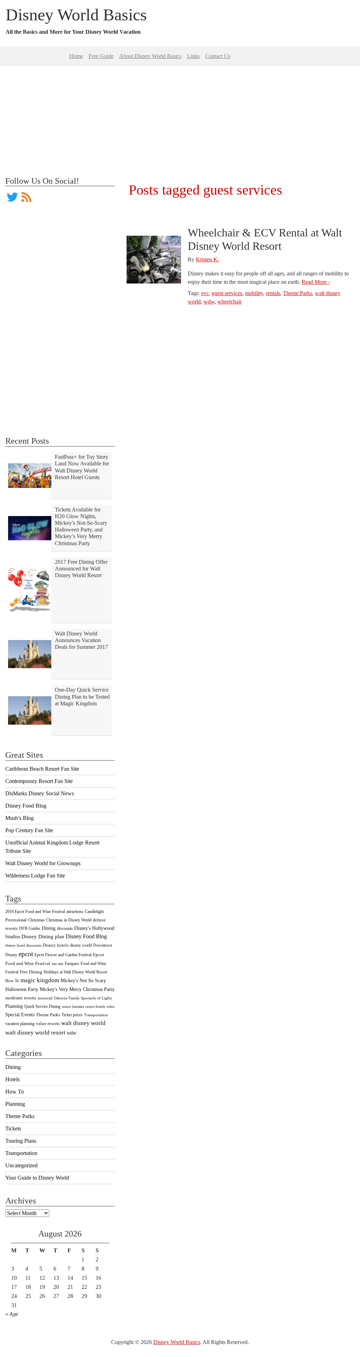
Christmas (36, 920)
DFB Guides (29, 928)
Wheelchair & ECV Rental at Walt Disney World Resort (265, 239)
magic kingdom (39, 980)
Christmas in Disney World (68, 920)
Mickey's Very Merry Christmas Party (77, 989)
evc (205, 293)
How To (12, 980)
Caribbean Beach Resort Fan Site (42, 769)
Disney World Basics (76, 14)
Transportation (96, 1015)
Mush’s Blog (19, 818)
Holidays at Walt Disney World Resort (75, 972)
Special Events (19, 1014)
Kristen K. (207, 259)
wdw (71, 1033)
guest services (227, 293)
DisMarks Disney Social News (39, 793)
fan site (57, 964)
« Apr (11, 1314)
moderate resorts (20, 998)
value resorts (48, 1023)
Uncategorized (21, 1165)
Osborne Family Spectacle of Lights (83, 998)
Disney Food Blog (25, 806)
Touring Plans (20, 1141)
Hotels (12, 1079)
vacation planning (19, 1024)
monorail (45, 998)
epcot (26, 954)
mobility (254, 293)
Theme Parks (48, 1014)
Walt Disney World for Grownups (43, 863)
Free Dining (31, 972)
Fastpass (72, 963)
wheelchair (229, 302)
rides (110, 1007)
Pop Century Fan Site (29, 830)
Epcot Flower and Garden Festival (62, 955)
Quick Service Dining (42, 1006)
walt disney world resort (35, 1032)
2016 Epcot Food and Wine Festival (35, 911)
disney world (81, 945)
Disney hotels (56, 945)
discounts (65, 928)
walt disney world (83, 1023)
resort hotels (95, 1007)
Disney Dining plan (42, 936)
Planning (14, 1006)
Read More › (316, 282)
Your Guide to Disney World (37, 1178)
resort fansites (73, 1007)
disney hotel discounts (23, 945)
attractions (74, 911)
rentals (273, 293)
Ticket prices (72, 1015)
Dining (49, 928)
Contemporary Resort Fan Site (39, 781)
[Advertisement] (180, 115)
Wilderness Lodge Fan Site (35, 876)
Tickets (13, 1128)
